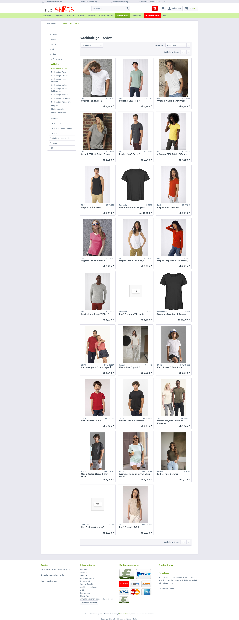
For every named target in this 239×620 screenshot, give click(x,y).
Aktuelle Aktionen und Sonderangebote (96, 599)
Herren (53, 44)
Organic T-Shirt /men (91, 101)
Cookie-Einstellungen (89, 587)
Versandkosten (124, 614)
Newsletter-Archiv (166, 588)
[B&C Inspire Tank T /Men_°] (97, 184)
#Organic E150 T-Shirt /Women (172, 154)
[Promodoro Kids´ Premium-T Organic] (135, 291)
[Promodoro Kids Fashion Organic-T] (97, 504)
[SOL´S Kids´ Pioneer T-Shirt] (97, 397)
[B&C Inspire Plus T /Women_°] (173, 184)
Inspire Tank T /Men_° (91, 207)
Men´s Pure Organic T (129, 367)
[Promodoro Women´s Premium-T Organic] (173, 291)
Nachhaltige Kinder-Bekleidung (59, 90)
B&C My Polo (55, 123)
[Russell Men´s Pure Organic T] (135, 344)
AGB (82, 590)
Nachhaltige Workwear (60, 94)
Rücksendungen (87, 578)
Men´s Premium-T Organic (132, 207)
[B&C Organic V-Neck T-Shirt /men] (173, 78)
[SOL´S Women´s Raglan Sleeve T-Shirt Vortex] (135, 451)
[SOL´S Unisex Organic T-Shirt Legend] (97, 344)
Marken (53, 54)
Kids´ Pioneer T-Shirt (91, 420)
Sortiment (54, 34)
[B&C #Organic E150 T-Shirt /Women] (173, 131)
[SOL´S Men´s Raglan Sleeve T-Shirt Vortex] (97, 451)
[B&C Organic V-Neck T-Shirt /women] (97, 131)
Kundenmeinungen (49, 581)
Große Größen (56, 59)
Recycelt (54, 105)
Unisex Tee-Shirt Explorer (131, 420)
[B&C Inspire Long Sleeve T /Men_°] (97, 291)
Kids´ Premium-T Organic (131, 314)
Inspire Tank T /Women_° (131, 260)
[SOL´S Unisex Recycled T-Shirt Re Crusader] (173, 397)
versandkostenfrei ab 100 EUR (153, 1)
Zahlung (83, 575)
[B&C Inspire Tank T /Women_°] (135, 237)
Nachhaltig (54, 64)
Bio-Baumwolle (57, 109)
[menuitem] (155, 8)
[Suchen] (127, 8)
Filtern (88, 45)
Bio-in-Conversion (58, 112)
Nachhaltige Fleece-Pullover (59, 80)
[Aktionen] (155, 8)
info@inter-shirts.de (53, 1)
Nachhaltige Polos (58, 72)
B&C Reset (54, 133)
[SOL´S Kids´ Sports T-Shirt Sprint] (173, 344)
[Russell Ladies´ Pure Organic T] (173, 451)
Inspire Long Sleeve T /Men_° (95, 314)
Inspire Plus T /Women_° (169, 207)
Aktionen (53, 143)
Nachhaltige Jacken (59, 85)
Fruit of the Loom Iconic (59, 138)
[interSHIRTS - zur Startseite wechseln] (59, 9)
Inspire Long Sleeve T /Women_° (172, 260)
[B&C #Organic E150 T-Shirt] (135, 78)
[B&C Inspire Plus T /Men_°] (135, 131)
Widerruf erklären (89, 603)
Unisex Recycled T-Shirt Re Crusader (170, 421)
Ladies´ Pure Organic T (168, 474)
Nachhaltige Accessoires (61, 102)
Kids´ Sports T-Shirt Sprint (170, 367)
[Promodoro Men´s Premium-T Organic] (135, 184)
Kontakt (83, 569)
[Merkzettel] (163, 8)
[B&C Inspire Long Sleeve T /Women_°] (173, 237)
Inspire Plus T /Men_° (129, 154)
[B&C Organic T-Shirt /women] (97, 237)
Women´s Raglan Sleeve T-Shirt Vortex (134, 475)
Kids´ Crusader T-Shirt (130, 527)
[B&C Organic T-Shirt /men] (97, 78)
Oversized (54, 118)
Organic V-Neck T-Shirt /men (171, 101)
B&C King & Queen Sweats (61, 128)
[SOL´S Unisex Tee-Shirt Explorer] (135, 397)
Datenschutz (85, 581)
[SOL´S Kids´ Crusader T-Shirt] (135, 504)
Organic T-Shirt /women (93, 260)
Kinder (53, 49)
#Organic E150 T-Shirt (129, 101)
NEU (52, 148)
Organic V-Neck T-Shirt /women (96, 154)
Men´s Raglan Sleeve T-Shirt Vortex (94, 475)
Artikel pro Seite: (171, 52)
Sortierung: (159, 45)
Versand (83, 572)
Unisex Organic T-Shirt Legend (96, 367)
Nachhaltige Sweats (59, 75)
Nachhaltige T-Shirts (59, 68)
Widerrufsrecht (86, 584)
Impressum (85, 593)
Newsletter (84, 596)
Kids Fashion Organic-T (92, 527)
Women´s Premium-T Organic (171, 314)
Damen (53, 39)
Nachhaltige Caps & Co (60, 98)
